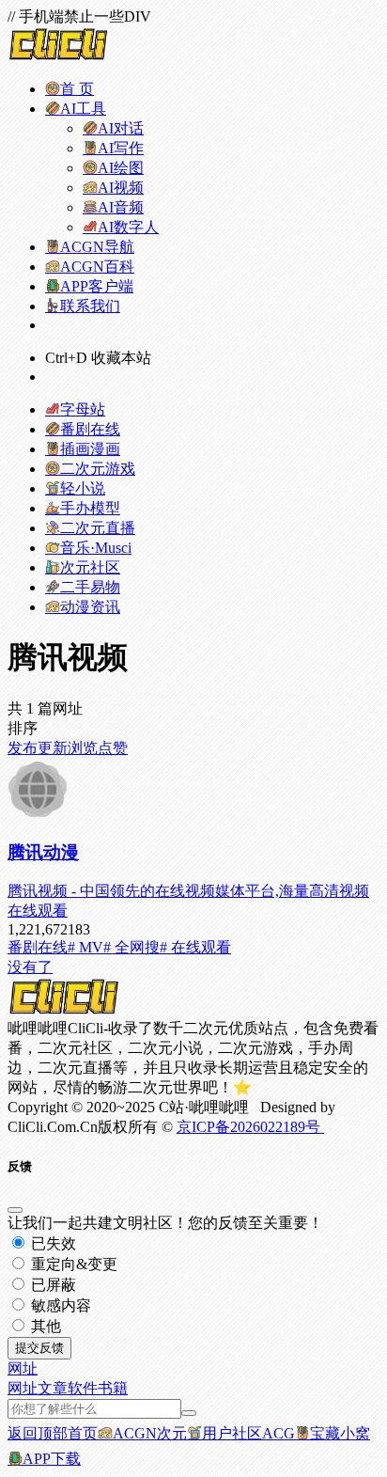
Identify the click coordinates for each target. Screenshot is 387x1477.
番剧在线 (38, 947)
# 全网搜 (131, 947)
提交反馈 (39, 1348)
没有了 (30, 967)
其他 (44, 1326)
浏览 (83, 748)
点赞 (113, 748)
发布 (23, 748)
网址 (23, 1388)
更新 (53, 748)
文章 (53, 1388)
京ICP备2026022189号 (250, 1127)
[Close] (15, 1210)
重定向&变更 (72, 1264)
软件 (83, 1388)
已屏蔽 (51, 1285)
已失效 (51, 1243)
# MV (85, 947)
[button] (23, 1368)
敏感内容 (59, 1305)
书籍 (113, 1388)
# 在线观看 (195, 947)
